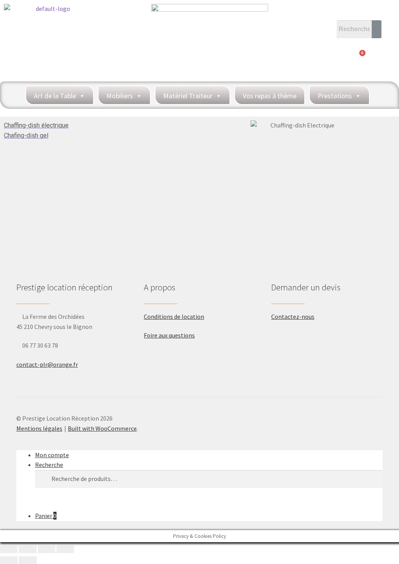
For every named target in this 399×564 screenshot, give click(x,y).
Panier (45, 516)
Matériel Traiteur (187, 95)
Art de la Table (55, 95)
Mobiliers (119, 95)
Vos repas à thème (270, 95)
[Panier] (359, 57)
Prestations (335, 95)
